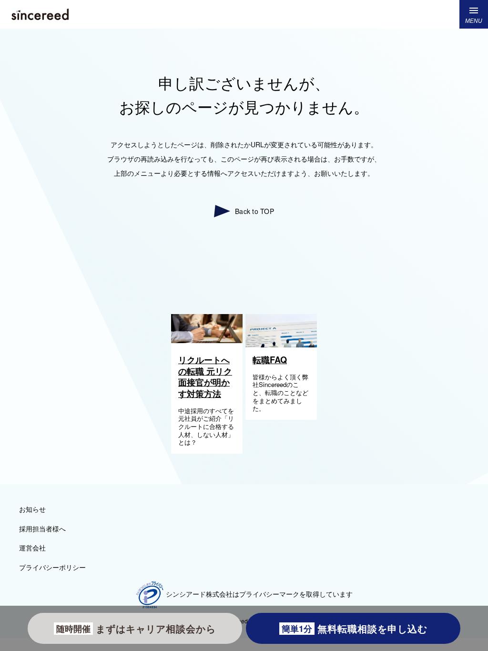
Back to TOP (254, 211)
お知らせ (32, 509)
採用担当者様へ (42, 528)
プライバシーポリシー (52, 567)
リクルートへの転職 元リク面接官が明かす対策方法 (205, 377)
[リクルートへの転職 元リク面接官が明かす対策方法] (207, 340)
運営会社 (32, 547)
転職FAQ (270, 360)
